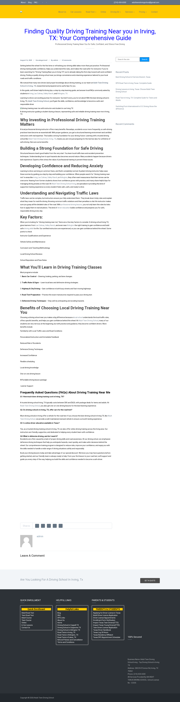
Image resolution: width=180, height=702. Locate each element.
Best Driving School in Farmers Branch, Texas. (133, 77)
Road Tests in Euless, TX (66, 637)
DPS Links (61, 618)
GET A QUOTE (150, 581)
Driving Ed (115, 12)
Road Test (90, 12)
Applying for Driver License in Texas (106, 613)
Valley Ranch (48, 94)
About (23, 2)
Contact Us (26, 628)
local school (78, 317)
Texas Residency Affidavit (103, 635)
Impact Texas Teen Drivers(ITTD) (106, 623)
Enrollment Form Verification (104, 620)
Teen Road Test (28, 615)
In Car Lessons (27, 625)
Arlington (63, 177)
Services (129, 12)
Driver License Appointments (104, 618)
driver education (64, 208)
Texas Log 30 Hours (100, 632)
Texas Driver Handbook (102, 630)
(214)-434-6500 (120, 2)
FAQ (36, 2)
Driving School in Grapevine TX (69, 628)
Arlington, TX (62, 94)
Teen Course (26, 620)
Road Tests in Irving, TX (66, 632)
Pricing (142, 12)
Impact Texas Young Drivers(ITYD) (106, 625)
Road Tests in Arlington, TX (67, 635)
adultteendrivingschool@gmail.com (145, 2)
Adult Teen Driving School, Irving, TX (42, 139)
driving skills (28, 228)
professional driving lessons (71, 205)
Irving (31, 94)
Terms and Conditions (65, 642)
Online (103, 12)
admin (55, 60)
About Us (62, 12)
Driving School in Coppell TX (68, 625)
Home (59, 623)
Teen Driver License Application (105, 628)
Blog (30, 2)
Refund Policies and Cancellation (70, 640)
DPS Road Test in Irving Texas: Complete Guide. (134, 83)
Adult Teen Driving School (38, 101)
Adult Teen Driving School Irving (64, 184)
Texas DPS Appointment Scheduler (106, 637)
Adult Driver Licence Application (105, 615)
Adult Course (27, 618)
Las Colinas (38, 94)
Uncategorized (41, 60)
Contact (154, 12)
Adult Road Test (28, 613)
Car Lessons (76, 12)
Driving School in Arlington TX (68, 630)
